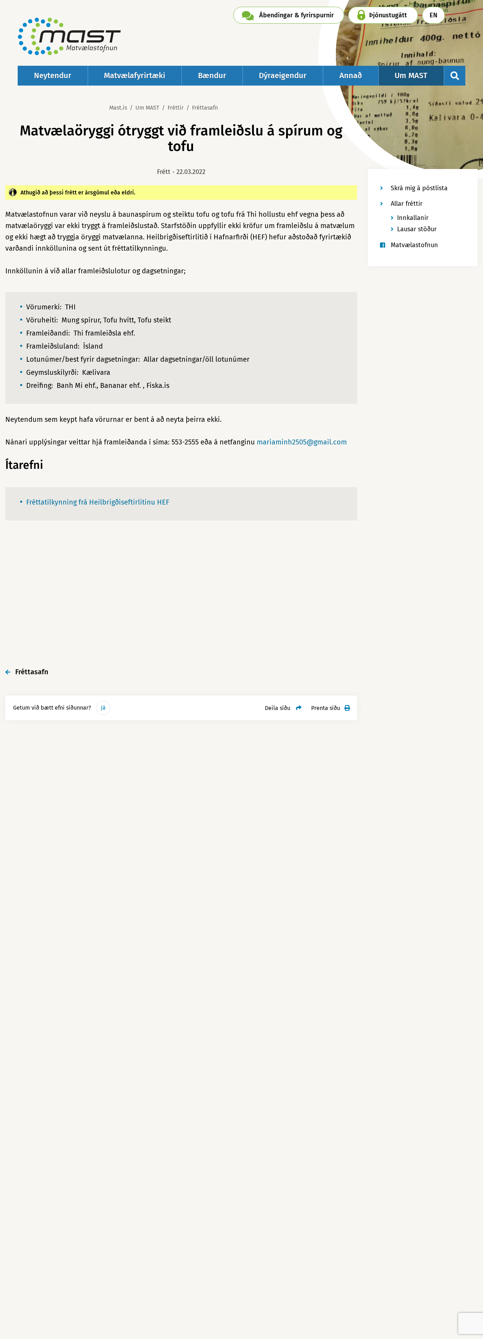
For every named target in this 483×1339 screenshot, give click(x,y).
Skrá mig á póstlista (419, 188)
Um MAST (147, 107)
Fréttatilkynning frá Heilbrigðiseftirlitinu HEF (97, 502)
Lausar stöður (417, 229)
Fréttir (176, 107)
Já (103, 707)
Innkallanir (413, 218)
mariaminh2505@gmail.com (302, 442)
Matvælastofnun (414, 245)
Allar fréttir (407, 204)
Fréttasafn (205, 107)
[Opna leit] (454, 76)
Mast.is (118, 107)
